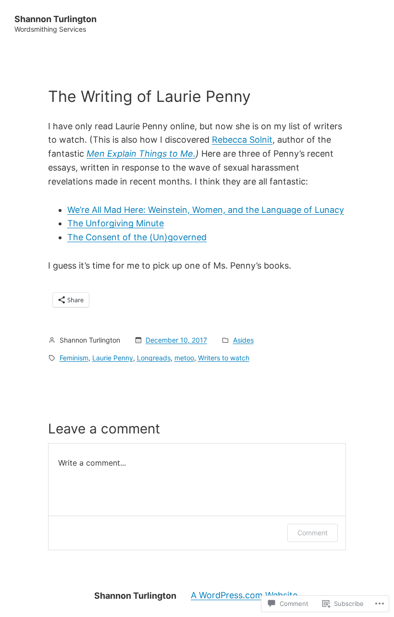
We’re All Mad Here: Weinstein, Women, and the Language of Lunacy (205, 210)
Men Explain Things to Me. (141, 153)
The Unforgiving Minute (115, 223)
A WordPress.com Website (244, 595)
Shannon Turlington (55, 19)
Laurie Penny (112, 358)
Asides (243, 340)
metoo (184, 358)
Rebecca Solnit (242, 140)
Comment (312, 533)
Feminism (74, 358)
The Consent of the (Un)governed (137, 237)
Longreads (154, 358)
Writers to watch (223, 358)
